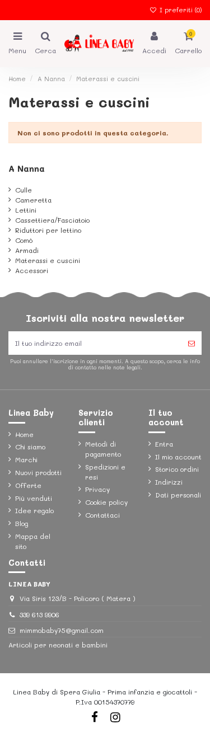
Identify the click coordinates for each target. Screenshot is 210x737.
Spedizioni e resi (105, 471)
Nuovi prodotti (38, 472)
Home (24, 434)
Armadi (27, 250)
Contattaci (102, 514)
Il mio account (178, 456)
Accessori (31, 270)
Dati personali (178, 494)
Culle (23, 189)
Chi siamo (30, 446)
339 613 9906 (39, 614)
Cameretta (33, 199)
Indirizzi (169, 481)
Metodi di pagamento (103, 448)
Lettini (25, 209)
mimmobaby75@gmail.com (62, 630)
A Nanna (26, 168)
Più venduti (33, 498)
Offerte (28, 485)
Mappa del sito (32, 541)
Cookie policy (106, 501)
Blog (21, 523)
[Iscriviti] (191, 343)
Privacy (97, 489)
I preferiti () (179, 10)
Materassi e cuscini (47, 260)
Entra (164, 443)
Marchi (26, 459)
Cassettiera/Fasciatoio (52, 219)
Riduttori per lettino (48, 230)
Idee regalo (34, 510)
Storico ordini (177, 468)
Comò (23, 240)
